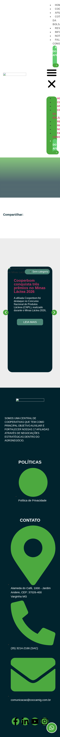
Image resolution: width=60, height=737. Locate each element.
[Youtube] (35, 721)
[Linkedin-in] (25, 721)
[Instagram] (44, 721)
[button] (51, 78)
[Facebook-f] (15, 721)
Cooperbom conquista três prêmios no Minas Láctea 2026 (29, 286)
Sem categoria (40, 271)
